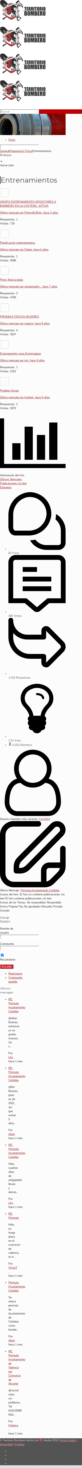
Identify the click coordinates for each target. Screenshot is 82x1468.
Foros (11, 139)
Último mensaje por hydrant (25, 397)
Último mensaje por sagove (25, 323)
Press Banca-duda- (11, 279)
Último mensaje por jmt (22, 360)
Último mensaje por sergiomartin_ (28, 286)
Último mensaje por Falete (24, 249)
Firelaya (13, 1425)
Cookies (20, 1444)
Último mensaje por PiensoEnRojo (29, 212)
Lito (10, 1057)
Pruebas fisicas (9, 390)
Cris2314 (44, 819)
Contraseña (7, 943)
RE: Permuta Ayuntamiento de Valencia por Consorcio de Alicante (16, 1367)
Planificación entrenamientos (17, 242)
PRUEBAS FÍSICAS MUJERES (19, 316)
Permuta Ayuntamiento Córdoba (40, 890)
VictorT (12, 1267)
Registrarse (15, 973)
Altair (11, 1134)
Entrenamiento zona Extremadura (20, 353)
